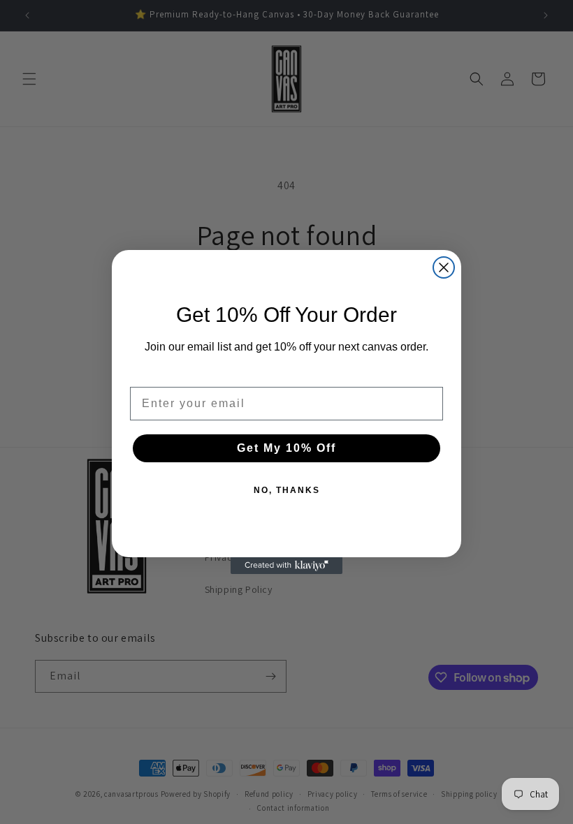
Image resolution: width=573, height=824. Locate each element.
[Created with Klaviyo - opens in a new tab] (286, 565)
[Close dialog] (443, 267)
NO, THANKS (287, 490)
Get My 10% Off (286, 448)
